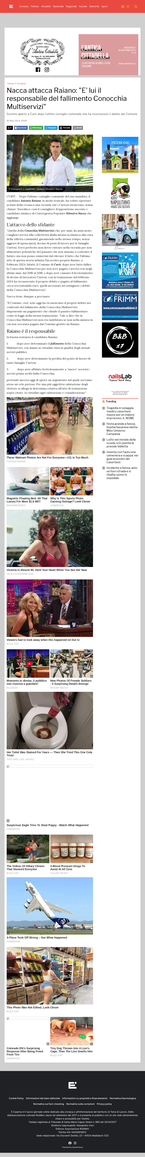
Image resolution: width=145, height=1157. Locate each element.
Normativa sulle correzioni (80, 1103)
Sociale (83, 6)
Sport (105, 6)
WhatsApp (37, 128)
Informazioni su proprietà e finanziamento (84, 1098)
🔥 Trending (109, 401)
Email (79, 128)
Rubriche (94, 6)
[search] (135, 6)
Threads (66, 128)
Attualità (46, 6)
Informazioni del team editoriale (43, 1098)
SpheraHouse (77, 1147)
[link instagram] (127, 6)
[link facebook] (122, 6)
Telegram (52, 128)
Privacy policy (104, 1103)
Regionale (71, 6)
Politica (35, 6)
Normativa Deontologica (123, 1098)
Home (10, 83)
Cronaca (23, 6)
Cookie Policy (16, 1098)
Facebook (22, 128)
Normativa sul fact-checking (48, 1103)
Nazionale (58, 6)
